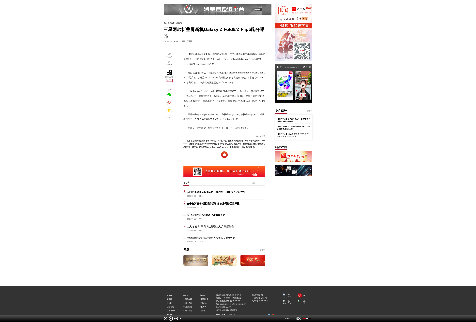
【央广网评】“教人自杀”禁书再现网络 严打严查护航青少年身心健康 (293, 135)
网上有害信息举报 (257, 295)
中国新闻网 (204, 299)
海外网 (169, 314)
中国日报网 (171, 310)
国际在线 (170, 307)
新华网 (169, 299)
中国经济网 (187, 303)
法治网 (202, 310)
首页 (165, 23)
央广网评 (281, 111)
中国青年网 (187, 299)
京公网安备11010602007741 (238, 304)
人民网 (169, 295)
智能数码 (179, 23)
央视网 (185, 295)
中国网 (169, 303)
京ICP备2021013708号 (223, 304)
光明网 (202, 295)
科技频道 (171, 23)
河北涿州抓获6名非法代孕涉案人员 (206, 215)
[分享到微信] (169, 94)
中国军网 (203, 307)
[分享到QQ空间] (169, 110)
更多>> (262, 250)
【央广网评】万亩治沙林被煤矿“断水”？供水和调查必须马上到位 (293, 127)
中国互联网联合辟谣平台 (259, 298)
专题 (186, 249)
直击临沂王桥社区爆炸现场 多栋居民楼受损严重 (213, 203)
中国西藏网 (187, 310)
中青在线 (203, 303)
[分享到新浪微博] (169, 102)
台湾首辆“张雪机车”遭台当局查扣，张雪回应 (211, 237)
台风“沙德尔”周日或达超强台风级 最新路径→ (211, 226)
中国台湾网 (187, 307)
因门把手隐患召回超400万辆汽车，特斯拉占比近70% (216, 192)
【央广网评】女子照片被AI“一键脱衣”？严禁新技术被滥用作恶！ (293, 120)
